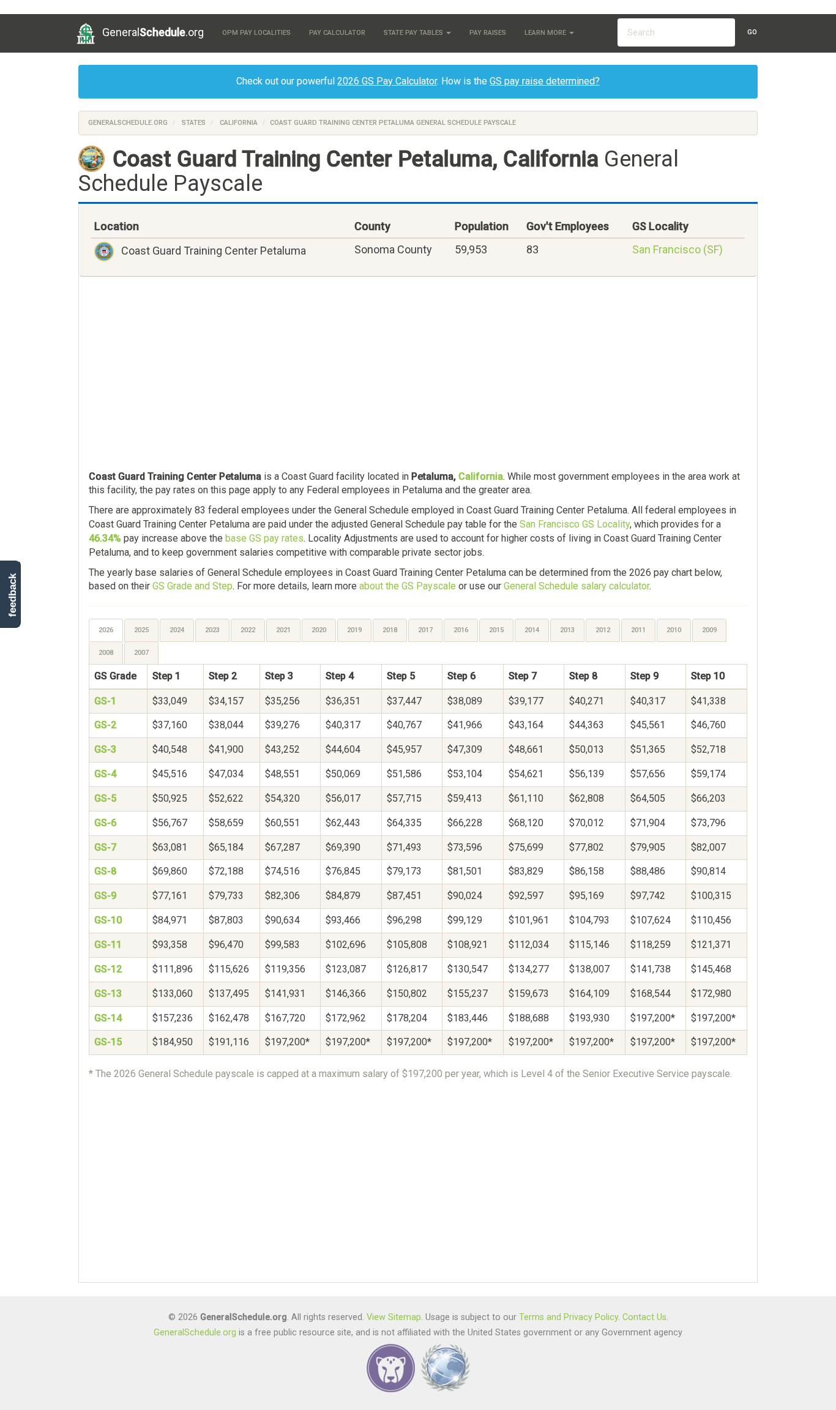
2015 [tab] (496, 630)
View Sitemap (394, 1317)
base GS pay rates (264, 538)
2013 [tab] (567, 630)
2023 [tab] (212, 630)
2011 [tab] (638, 630)
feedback (12, 595)
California (239, 123)
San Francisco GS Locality (575, 524)
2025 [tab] (141, 630)
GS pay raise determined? (545, 81)
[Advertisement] (418, 374)
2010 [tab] (673, 630)
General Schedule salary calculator (576, 586)
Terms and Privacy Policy (568, 1317)
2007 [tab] (141, 653)
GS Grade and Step (192, 586)
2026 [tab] (106, 630)
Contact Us (644, 1317)
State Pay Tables (414, 33)
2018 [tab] (390, 630)
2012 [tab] (602, 630)
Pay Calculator (337, 33)
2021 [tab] (283, 630)
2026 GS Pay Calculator (387, 81)
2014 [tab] (531, 630)
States (194, 123)
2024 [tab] (177, 630)
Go (752, 32)
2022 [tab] (248, 630)
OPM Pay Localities (256, 33)
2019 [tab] (354, 630)
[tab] (106, 630)
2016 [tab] (460, 630)
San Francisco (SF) (677, 249)
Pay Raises (487, 33)
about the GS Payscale (407, 586)
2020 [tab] (319, 630)
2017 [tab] (425, 630)
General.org (153, 32)
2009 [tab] (709, 630)
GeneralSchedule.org (128, 123)
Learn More (546, 33)
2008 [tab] (106, 653)
